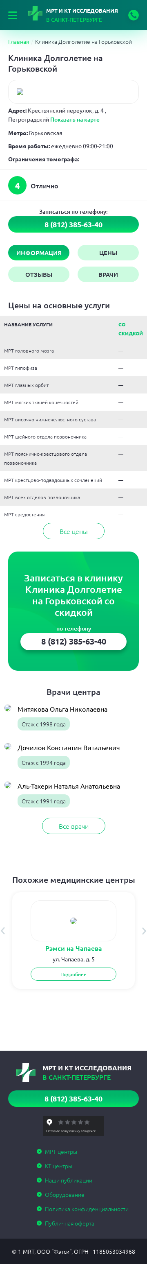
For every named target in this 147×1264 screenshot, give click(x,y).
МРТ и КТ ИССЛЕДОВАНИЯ (82, 15)
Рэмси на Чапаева (73, 947)
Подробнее (73, 974)
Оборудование (65, 1194)
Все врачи (74, 825)
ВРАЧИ (108, 274)
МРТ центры (61, 1151)
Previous (2, 931)
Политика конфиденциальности (87, 1209)
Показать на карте (75, 119)
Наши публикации (68, 1180)
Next (144, 931)
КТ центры (58, 1166)
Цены (108, 253)
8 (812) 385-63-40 (133, 15)
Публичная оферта (69, 1223)
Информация (39, 253)
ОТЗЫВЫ (38, 274)
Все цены (74, 531)
